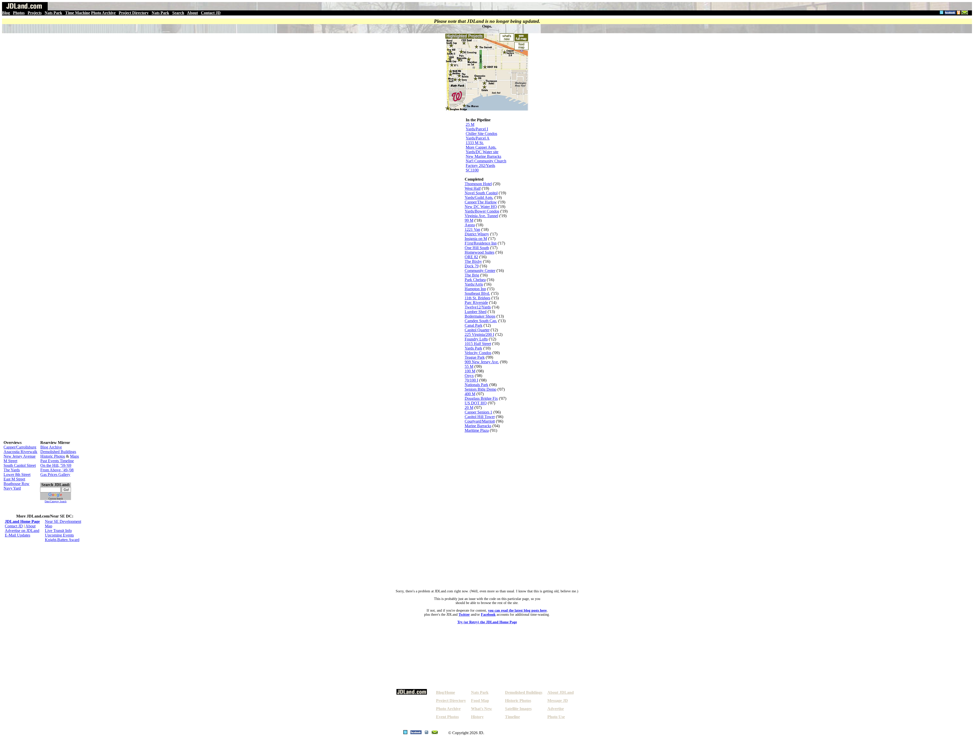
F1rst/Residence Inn (481, 243)
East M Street (14, 479)
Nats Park (53, 13)
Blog (6, 13)
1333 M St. (475, 143)
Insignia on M (476, 238)
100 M (470, 371)
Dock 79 (472, 266)
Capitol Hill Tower (480, 417)
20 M (469, 407)
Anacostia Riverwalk (20, 452)
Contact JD (211, 13)
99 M (469, 220)
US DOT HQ (476, 403)
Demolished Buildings (58, 452)
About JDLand (560, 692)
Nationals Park (476, 385)
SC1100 (472, 170)
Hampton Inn (475, 289)
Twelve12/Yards (478, 307)
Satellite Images (518, 709)
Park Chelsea (475, 280)
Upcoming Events (59, 535)
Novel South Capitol (481, 193)
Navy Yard (12, 488)
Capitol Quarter (477, 330)
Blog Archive (51, 447)
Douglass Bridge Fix (481, 398)
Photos (19, 13)
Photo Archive (103, 13)
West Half (473, 188)
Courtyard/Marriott (480, 421)
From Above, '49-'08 (57, 470)
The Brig (472, 275)
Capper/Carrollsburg (20, 447)
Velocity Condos (478, 353)
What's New (481, 709)
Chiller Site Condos (481, 133)
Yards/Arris (474, 284)
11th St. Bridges (477, 298)
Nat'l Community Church (486, 161)
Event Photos (447, 717)
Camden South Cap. (481, 321)
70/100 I (471, 380)
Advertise (555, 709)
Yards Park (473, 348)
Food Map (480, 700)
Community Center (480, 270)
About (192, 13)
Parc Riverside (476, 302)
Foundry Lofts (476, 339)
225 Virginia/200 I (479, 334)
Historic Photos (52, 456)
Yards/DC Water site (482, 152)
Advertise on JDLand (22, 530)
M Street (10, 461)
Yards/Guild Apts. (479, 197)
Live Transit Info (58, 530)
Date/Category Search (55, 501)
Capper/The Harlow (481, 202)
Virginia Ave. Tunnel (481, 216)
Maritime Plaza (477, 430)
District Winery (477, 234)
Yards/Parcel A (478, 138)
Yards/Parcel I (477, 129)
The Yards (12, 470)
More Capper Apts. (481, 147)
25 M (470, 124)
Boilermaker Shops (480, 316)
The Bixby (473, 261)
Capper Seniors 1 (478, 412)
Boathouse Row (16, 483)
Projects (35, 13)
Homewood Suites (479, 252)
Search (178, 13)
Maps (74, 456)
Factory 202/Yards (480, 165)
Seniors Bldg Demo (480, 389)
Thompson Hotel (478, 184)
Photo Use (556, 717)
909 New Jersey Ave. (482, 362)
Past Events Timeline (57, 461)
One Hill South (477, 248)
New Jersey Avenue (20, 456)
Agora (470, 225)
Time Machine (77, 13)
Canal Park (473, 325)
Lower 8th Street (17, 474)
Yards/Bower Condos (482, 211)
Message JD (557, 700)
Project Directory (134, 13)
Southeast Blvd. (477, 293)
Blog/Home (445, 692)
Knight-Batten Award (62, 540)
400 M (470, 394)
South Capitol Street (20, 465)
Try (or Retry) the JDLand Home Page (487, 622)
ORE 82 (471, 257)
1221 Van (472, 229)
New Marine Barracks (483, 156)
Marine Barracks (478, 426)
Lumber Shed (475, 311)
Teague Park (475, 357)
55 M (469, 366)
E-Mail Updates (17, 535)
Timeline (512, 717)
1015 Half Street (478, 343)
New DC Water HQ (481, 206)
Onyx (469, 375)
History (477, 717)
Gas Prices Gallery (55, 474)
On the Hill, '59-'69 (55, 465)
